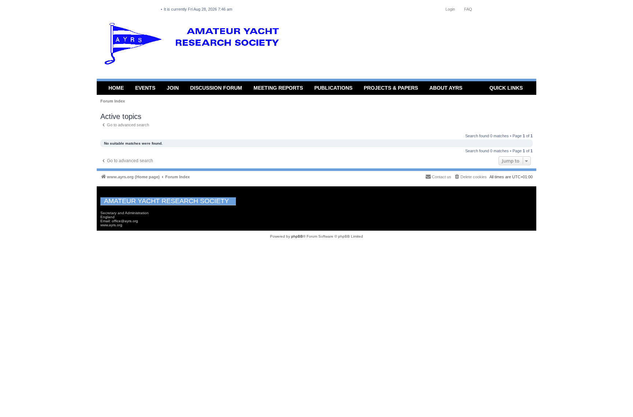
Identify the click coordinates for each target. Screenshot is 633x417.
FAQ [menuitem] (468, 9)
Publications (333, 88)
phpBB (297, 236)
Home (116, 88)
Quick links (506, 88)
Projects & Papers (391, 88)
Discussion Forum (216, 88)
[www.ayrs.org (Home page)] (194, 45)
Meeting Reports (278, 88)
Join (173, 88)
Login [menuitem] (450, 9)
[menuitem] (470, 176)
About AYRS (445, 88)
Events (145, 88)
